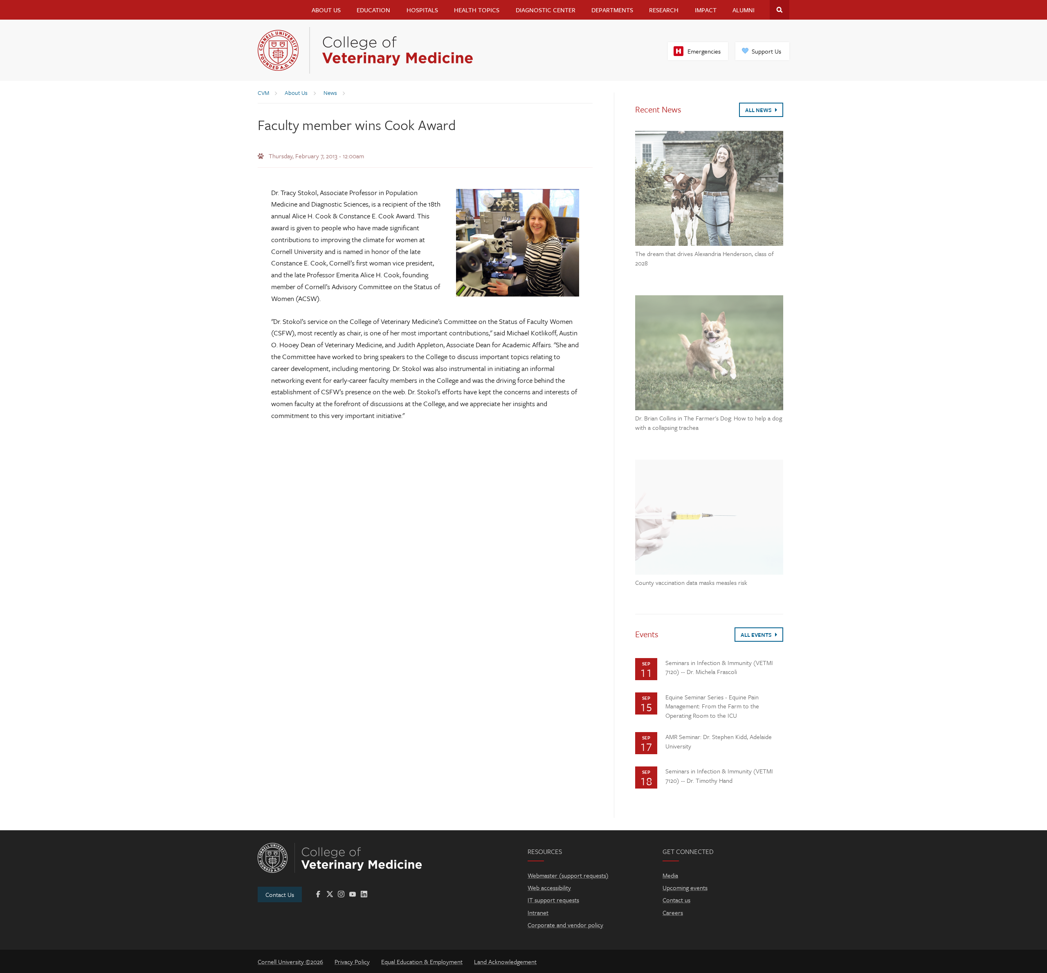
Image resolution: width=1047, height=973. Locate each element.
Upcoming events (685, 887)
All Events (757, 635)
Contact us (676, 899)
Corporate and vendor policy (565, 924)
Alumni (743, 9)
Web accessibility (549, 887)
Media (670, 875)
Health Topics (476, 9)
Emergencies (704, 51)
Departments (612, 9)
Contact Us (279, 894)
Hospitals (422, 9)
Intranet (538, 912)
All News (759, 110)
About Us (326, 9)
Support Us (766, 51)
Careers (673, 912)
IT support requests (553, 899)
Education (373, 9)
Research (664, 9)
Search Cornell (779, 10)
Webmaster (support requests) (568, 875)
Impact (706, 9)
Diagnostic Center (545, 9)
